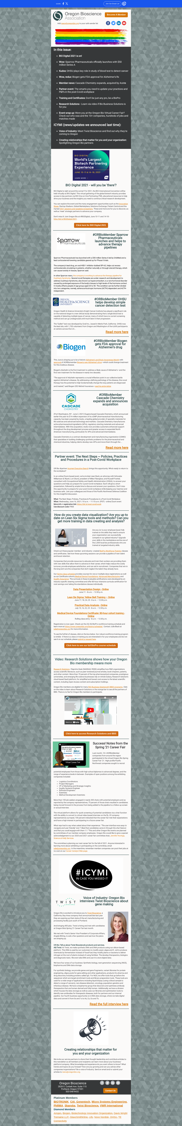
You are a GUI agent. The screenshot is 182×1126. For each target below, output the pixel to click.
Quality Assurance (61, 579)
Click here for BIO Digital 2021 (91, 225)
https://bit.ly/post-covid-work (89, 504)
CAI (72, 1101)
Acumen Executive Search (78, 468)
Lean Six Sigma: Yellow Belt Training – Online (91, 597)
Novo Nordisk (101, 1117)
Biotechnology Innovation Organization (91, 1113)
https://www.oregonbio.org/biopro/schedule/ (84, 626)
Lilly (91, 1117)
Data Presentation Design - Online (91, 589)
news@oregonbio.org (70, 23)
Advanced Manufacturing (109, 576)
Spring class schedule (66, 574)
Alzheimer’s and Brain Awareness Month (102, 360)
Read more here (117, 332)
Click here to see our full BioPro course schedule (91, 645)
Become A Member (116, 15)
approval (57, 362)
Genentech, (83, 1101)
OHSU (113, 1117)
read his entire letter (103, 386)
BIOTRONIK (61, 1101)
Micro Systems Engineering (109, 1101)
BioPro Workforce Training (110, 551)
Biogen (66, 1113)
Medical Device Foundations (86, 576)
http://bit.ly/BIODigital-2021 (65, 219)
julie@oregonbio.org (62, 629)
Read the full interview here (109, 1004)
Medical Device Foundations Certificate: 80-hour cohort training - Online (91, 614)
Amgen (57, 1113)
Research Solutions (62, 669)
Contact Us (110, 1090)
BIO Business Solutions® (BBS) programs (105, 687)
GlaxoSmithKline (79, 1117)
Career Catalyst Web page (76, 851)
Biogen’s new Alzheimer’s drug (89, 362)
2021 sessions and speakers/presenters (76, 209)
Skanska (70, 1105)
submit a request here (87, 639)
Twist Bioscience (94, 913)
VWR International (111, 1105)
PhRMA (58, 1105)
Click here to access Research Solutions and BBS (91, 733)
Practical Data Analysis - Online (91, 605)
